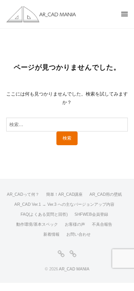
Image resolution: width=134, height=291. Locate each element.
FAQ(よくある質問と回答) (44, 214)
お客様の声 (75, 224)
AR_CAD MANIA (74, 269)
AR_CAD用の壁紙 (105, 194)
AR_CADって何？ (23, 194)
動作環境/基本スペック (37, 224)
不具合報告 (102, 224)
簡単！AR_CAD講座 (64, 194)
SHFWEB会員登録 (91, 214)
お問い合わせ (78, 234)
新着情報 (51, 234)
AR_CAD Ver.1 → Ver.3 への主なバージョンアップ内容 (64, 204)
